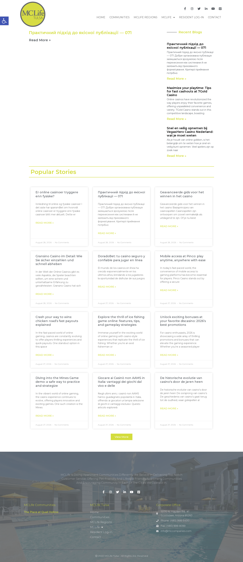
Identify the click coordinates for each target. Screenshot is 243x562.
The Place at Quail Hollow (41, 512)
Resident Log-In (191, 17)
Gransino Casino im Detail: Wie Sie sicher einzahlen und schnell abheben (59, 260)
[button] (121, 437)
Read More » (40, 40)
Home (101, 17)
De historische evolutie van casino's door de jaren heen (181, 380)
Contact (214, 17)
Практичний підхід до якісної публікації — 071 (80, 32)
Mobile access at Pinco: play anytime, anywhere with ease (183, 258)
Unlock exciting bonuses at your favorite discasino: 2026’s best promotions (183, 321)
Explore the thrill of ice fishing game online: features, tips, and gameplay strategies (121, 321)
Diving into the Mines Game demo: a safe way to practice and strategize (58, 382)
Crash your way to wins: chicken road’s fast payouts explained (57, 321)
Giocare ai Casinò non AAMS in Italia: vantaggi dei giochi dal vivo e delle (121, 382)
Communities (119, 17)
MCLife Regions (145, 17)
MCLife (167, 17)
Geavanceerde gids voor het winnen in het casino (182, 194)
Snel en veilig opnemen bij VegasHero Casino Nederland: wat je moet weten (190, 131)
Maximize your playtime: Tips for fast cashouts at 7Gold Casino (189, 91)
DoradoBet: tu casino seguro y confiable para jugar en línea (121, 258)
